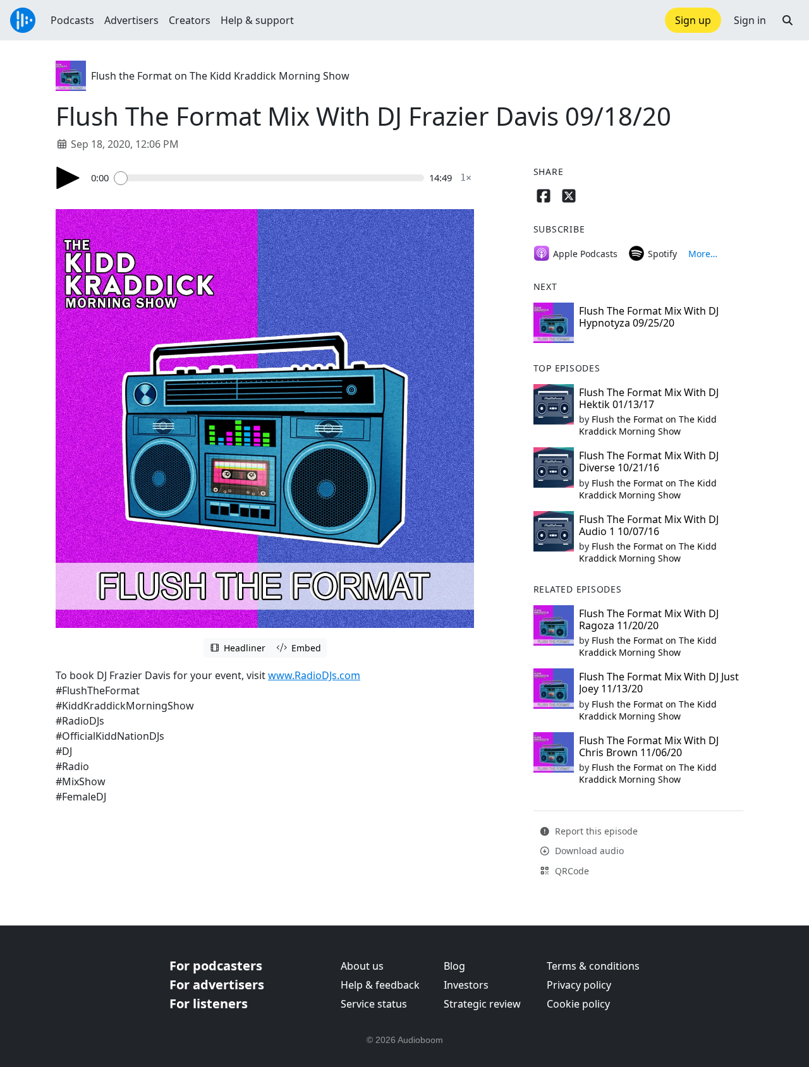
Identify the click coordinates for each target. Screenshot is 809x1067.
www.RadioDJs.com (314, 675)
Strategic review (482, 1004)
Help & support (257, 20)
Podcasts (72, 20)
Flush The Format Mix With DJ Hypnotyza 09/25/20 (649, 317)
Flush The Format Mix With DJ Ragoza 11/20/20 (649, 619)
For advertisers (216, 984)
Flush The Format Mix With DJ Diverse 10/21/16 (649, 461)
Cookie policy (578, 1004)
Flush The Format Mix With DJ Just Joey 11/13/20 (659, 683)
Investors (466, 985)
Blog (454, 966)
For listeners (208, 1003)
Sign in (750, 20)
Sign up (693, 20)
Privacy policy (579, 985)
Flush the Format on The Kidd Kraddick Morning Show (220, 76)
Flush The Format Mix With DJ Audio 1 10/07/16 (649, 525)
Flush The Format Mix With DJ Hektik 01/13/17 (649, 398)
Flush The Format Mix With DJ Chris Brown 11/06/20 (649, 746)
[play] (68, 178)
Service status (374, 1004)
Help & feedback (380, 985)
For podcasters (215, 965)
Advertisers (131, 20)
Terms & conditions (593, 966)
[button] (787, 20)
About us (362, 966)
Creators (189, 20)
